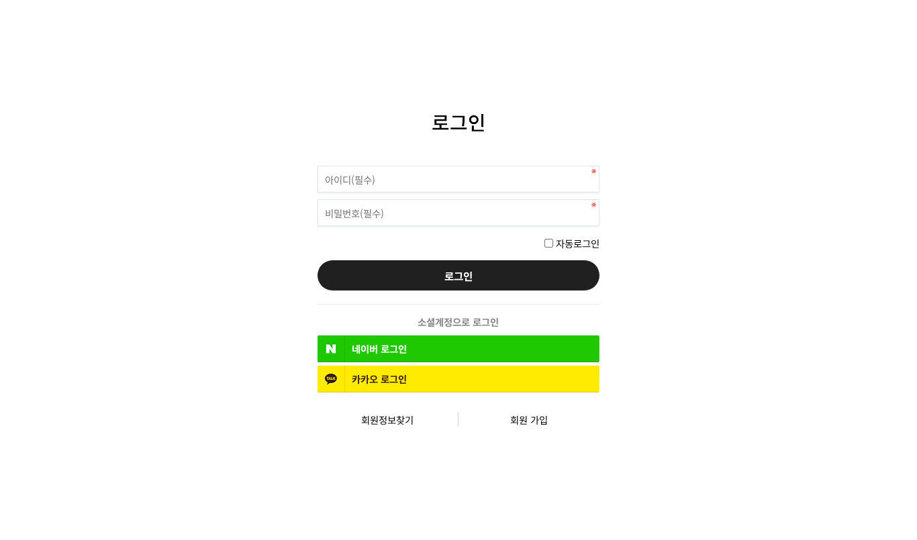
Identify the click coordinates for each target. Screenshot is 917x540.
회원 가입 (529, 420)
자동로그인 (577, 243)
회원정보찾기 (387, 420)
